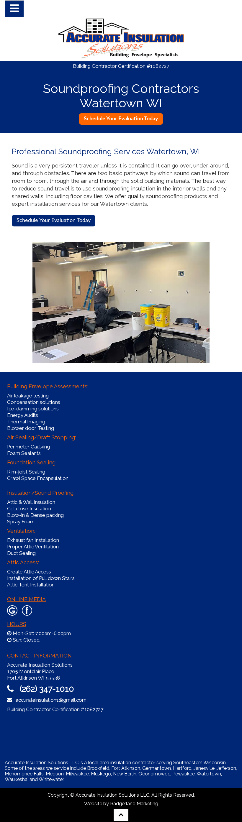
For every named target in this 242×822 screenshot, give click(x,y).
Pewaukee (183, 774)
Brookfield (98, 768)
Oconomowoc (154, 774)
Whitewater (51, 779)
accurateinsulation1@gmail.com (51, 700)
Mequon (55, 774)
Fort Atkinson (125, 768)
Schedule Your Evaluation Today (54, 220)
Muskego (101, 774)
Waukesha (16, 779)
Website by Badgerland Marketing (121, 803)
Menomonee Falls (24, 774)
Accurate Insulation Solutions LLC (112, 795)
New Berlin (124, 774)
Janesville (204, 768)
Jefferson (226, 768)
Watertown (209, 774)
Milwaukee (77, 774)
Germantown (156, 768)
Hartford (182, 768)
